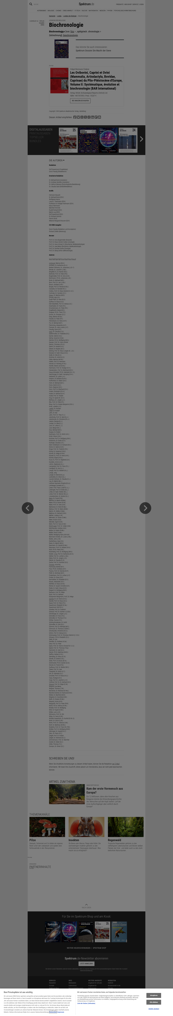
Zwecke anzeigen (154, 1009)
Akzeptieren (153, 995)
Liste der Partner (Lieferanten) (86, 1003)
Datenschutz (53, 1012)
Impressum (60, 1012)
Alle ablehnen (154, 1002)
